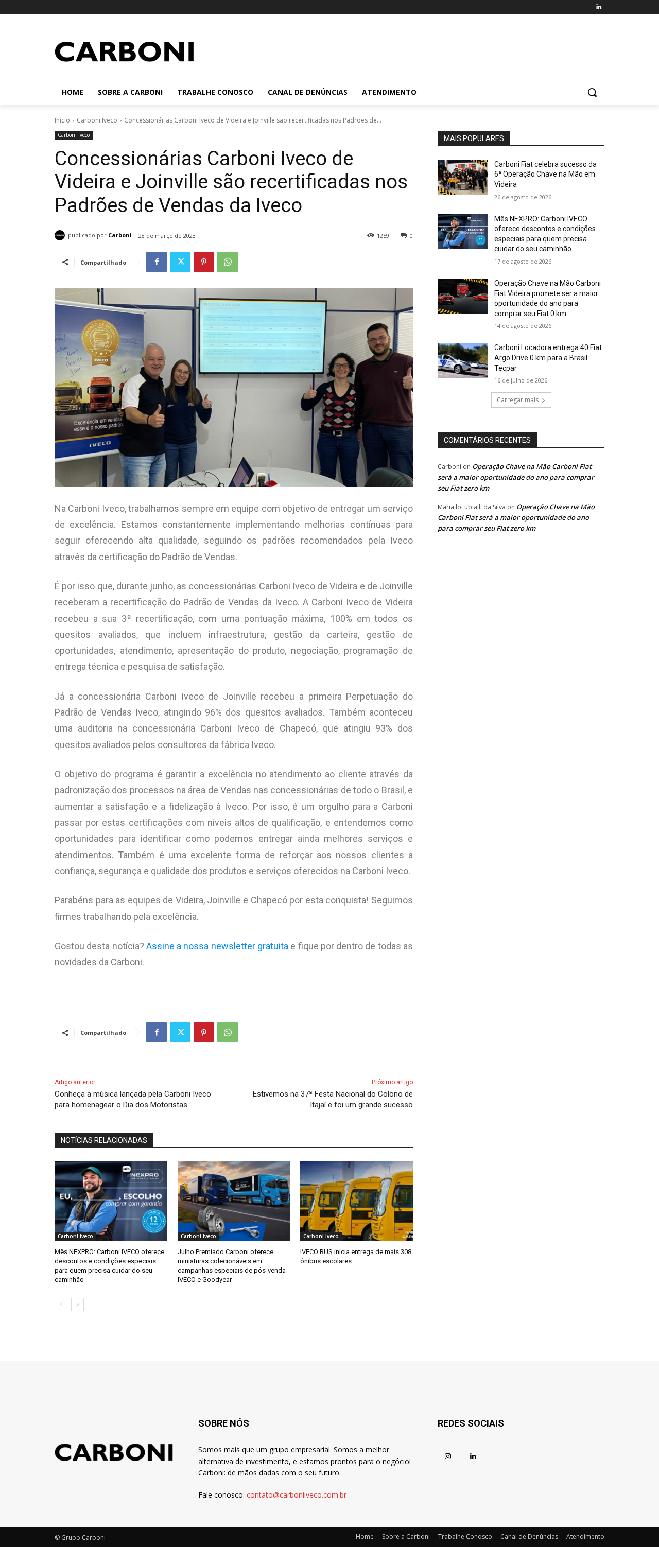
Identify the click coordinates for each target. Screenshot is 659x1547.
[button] (592, 92)
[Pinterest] (204, 262)
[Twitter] (180, 262)
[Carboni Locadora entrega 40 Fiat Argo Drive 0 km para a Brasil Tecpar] (463, 360)
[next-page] (77, 1304)
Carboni (120, 235)
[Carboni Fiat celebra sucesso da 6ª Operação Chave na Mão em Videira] (463, 177)
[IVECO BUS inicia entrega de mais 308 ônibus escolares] (356, 1200)
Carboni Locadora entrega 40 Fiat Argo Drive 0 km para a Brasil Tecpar (548, 357)
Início (62, 120)
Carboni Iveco (97, 120)
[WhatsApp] (227, 262)
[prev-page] (61, 1304)
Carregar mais (518, 399)
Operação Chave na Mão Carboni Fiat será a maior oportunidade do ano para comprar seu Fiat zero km (516, 477)
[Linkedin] (598, 7)
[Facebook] (156, 262)
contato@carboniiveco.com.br (296, 1495)
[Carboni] (61, 235)
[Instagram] (448, 1457)
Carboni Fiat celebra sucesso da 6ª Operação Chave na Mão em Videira (545, 174)
